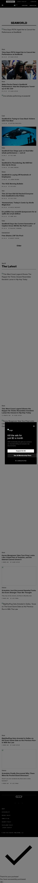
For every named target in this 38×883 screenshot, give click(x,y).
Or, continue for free (20, 460)
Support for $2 (21, 451)
